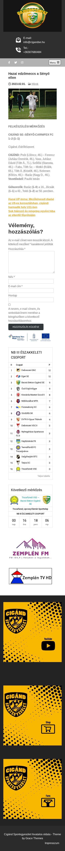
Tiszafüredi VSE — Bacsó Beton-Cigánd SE (30, 500)
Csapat (19, 365)
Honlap (12, 295)
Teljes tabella (44, 476)
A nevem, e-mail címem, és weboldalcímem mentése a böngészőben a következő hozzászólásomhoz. (24, 314)
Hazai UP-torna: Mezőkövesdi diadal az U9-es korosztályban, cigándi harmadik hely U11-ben (31, 203)
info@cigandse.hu (34, 42)
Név (11, 277)
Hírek (35, 84)
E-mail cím (15, 286)
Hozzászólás (16, 249)
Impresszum (52, 843)
